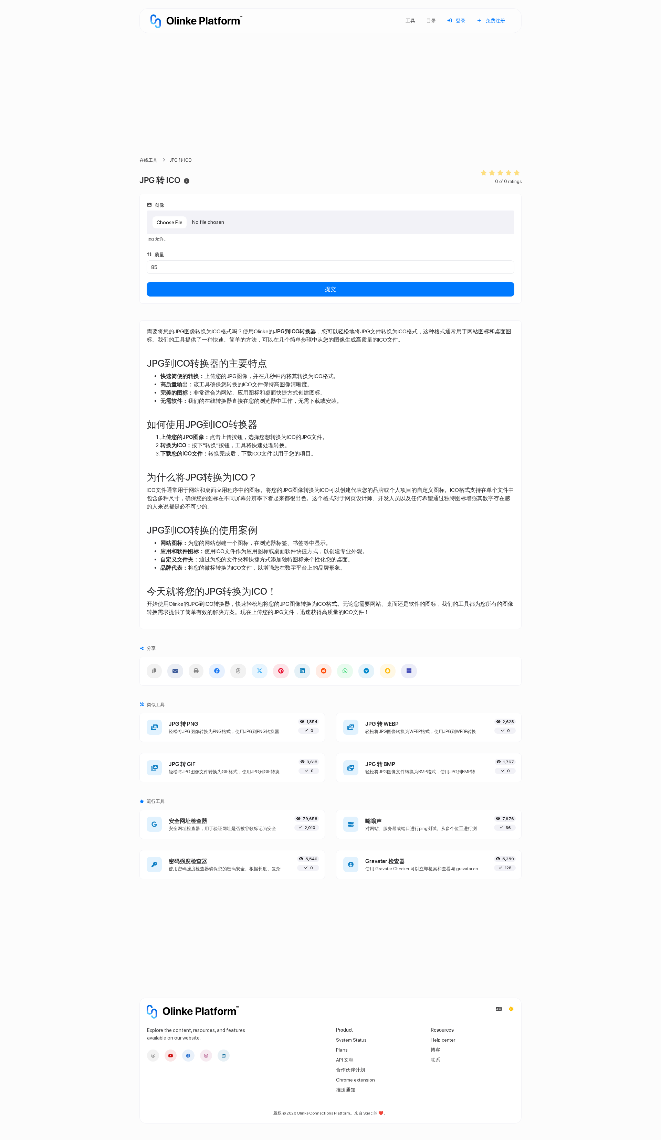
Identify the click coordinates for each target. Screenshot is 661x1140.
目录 (431, 20)
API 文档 (345, 1060)
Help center (443, 1040)
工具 (410, 20)
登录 (460, 20)
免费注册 (495, 20)
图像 (159, 205)
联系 (435, 1060)
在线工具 (148, 160)
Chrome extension (355, 1080)
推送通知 (345, 1090)
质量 (159, 254)
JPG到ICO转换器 (209, 604)
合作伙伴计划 (350, 1070)
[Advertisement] (330, 103)
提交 (330, 289)
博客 (435, 1050)
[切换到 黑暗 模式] (511, 1009)
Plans (342, 1050)
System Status (351, 1040)
